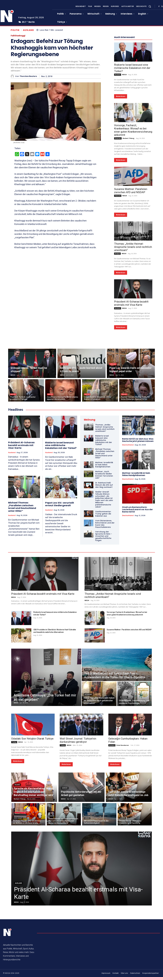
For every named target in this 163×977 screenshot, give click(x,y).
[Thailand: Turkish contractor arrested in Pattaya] (26, 390)
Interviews (88, 694)
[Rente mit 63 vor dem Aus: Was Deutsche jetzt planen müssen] (138, 425)
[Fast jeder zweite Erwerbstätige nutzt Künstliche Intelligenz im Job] (129, 787)
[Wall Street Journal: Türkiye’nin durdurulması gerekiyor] (81, 724)
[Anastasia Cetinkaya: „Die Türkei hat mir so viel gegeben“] (46, 677)
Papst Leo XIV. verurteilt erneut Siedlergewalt (59, 504)
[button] (150, 6)
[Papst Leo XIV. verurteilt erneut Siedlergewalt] (61, 487)
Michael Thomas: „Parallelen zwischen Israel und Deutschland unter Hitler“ (22, 506)
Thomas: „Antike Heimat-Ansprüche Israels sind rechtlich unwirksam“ (133, 247)
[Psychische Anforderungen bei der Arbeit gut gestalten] (81, 787)
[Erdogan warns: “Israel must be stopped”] (32, 363)
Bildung (17, 784)
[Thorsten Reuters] (13, 76)
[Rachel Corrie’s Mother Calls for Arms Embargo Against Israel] (137, 390)
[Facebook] (158, 6)
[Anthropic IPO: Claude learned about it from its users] (81, 363)
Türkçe (14, 742)
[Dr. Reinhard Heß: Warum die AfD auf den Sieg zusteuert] (88, 485)
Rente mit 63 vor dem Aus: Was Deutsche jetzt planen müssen (137, 440)
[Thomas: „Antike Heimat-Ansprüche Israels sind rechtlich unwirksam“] (133, 231)
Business (64, 364)
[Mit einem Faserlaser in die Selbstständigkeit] (99, 814)
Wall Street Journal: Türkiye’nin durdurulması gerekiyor (78, 740)
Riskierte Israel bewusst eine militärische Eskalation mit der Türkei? (132, 68)
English (14, 364)
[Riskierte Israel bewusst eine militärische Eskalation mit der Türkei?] (133, 52)
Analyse (117, 253)
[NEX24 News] (7, 932)
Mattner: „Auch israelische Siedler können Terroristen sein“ (104, 474)
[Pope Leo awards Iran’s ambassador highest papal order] (131, 363)
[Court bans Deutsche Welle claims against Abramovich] (63, 390)
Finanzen (118, 138)
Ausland (28, 30)
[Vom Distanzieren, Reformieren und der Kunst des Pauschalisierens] (88, 523)
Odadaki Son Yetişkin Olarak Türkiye (32, 738)
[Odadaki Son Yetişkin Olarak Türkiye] (33, 724)
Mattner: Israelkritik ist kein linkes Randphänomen (104, 464)
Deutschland (128, 445)
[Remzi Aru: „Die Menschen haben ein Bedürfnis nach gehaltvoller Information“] (99, 694)
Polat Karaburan (122, 745)
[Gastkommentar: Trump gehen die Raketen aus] (88, 513)
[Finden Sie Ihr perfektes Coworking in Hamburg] (135, 814)
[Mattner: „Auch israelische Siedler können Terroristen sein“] (88, 474)
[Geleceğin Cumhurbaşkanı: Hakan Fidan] (130, 724)
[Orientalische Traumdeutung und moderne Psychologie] (134, 694)
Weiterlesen (120, 96)
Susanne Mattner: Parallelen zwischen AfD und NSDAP (130, 191)
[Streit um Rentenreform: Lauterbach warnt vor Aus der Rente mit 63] (138, 494)
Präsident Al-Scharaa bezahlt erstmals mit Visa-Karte (131, 303)
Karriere (65, 788)
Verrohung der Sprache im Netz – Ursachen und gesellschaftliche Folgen (103, 536)
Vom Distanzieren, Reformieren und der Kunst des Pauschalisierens (104, 523)
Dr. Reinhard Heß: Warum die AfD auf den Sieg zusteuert (104, 484)
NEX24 (124, 74)
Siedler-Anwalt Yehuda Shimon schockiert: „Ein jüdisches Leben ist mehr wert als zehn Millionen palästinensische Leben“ (104, 499)
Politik (15, 30)
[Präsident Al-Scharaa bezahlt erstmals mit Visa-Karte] (133, 288)
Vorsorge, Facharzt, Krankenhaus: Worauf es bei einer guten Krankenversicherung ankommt (133, 130)
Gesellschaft (18, 818)
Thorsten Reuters (28, 76)
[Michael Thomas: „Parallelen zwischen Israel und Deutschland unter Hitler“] (24, 487)
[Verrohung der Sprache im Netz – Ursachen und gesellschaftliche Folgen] (88, 534)
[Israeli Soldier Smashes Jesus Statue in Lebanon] (100, 390)
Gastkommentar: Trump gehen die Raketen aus (103, 513)
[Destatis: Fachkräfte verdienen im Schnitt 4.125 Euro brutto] (28, 814)
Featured (118, 196)
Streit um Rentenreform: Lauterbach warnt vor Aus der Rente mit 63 (137, 509)
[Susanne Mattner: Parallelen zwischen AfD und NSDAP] (133, 176)
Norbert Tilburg (128, 138)
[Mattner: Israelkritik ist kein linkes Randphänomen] (88, 464)
